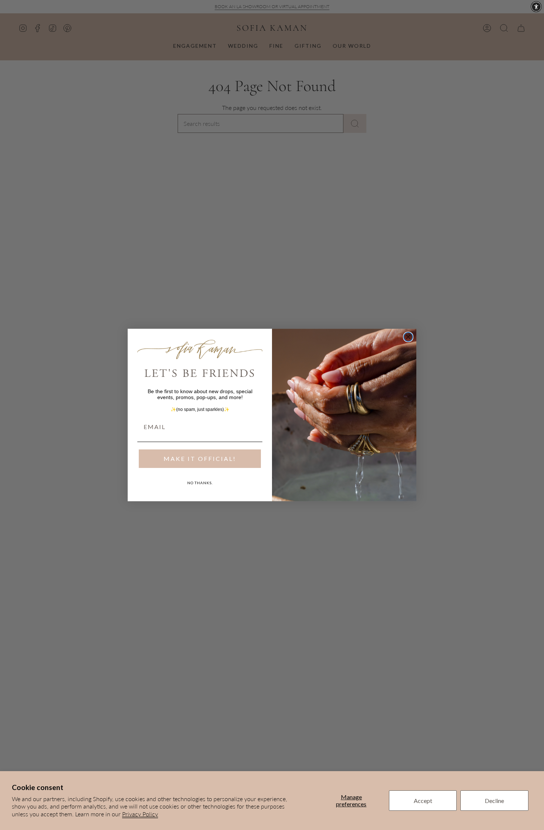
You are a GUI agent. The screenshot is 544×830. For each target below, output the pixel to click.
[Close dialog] (408, 336)
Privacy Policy (140, 813)
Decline (494, 800)
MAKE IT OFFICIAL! (200, 458)
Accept (423, 800)
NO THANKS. (200, 483)
